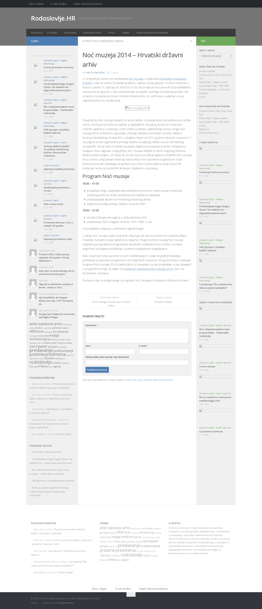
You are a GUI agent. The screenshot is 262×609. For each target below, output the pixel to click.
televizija (33, 366)
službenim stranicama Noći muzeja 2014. (148, 269)
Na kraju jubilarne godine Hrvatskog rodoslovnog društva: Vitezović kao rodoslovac (56, 151)
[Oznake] (69, 53)
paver (42, 346)
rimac (40, 359)
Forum (111, 32)
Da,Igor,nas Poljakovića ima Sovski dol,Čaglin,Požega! (56, 315)
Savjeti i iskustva (51, 165)
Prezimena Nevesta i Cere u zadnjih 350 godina (58, 224)
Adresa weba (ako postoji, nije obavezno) (107, 356)
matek (67, 339)
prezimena (55, 354)
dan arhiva (140, 528)
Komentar (92, 325)
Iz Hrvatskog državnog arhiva (102, 41)
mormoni (61, 343)
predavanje (41, 350)
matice (40, 343)
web (50, 366)
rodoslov (49, 358)
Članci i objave (36, 3)
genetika (56, 327)
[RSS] (71, 41)
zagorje (56, 366)
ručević (57, 362)
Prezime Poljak (63, 434)
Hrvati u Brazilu (207, 366)
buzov (202, 96)
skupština (65, 363)
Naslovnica (37, 32)
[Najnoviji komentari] (58, 53)
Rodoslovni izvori (92, 32)
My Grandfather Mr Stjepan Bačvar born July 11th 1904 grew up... (56, 300)
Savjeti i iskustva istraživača (87, 3)
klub (47, 335)
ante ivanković (41, 323)
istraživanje (60, 331)
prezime (36, 354)
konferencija (38, 339)
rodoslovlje (40, 362)
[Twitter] (67, 41)
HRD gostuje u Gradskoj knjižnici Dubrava (56, 131)
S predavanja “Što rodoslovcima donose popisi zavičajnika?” (49, 423)
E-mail (143, 345)
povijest (52, 346)
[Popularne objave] (46, 53)
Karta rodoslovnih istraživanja (152, 32)
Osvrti (63, 142)
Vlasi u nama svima (53, 203)
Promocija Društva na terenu (59, 67)
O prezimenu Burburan (211, 431)
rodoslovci (60, 358)
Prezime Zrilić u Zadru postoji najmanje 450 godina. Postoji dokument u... (54, 257)
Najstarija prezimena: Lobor (58, 238)
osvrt (33, 346)
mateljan (33, 343)
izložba (41, 335)
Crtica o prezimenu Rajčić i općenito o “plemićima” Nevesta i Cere (50, 398)
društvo (39, 327)
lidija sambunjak (58, 340)
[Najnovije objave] (35, 53)
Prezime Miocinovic (209, 132)
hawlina (65, 328)
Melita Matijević (95, 72)
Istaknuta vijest (51, 60)
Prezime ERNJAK (207, 71)
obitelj (69, 343)
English (125, 32)
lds (49, 339)
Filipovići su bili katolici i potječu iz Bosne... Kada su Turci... (56, 286)
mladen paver (50, 342)
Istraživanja (70, 32)
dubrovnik (47, 328)
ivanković (33, 336)
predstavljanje (63, 351)
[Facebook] (62, 41)
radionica (33, 358)
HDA (33, 331)
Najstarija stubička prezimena (59, 168)
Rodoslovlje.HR (53, 18)
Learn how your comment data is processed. (149, 380)
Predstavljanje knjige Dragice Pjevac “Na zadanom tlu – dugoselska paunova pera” (59, 87)
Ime (88, 345)
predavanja (62, 347)
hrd (40, 331)
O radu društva (58, 3)
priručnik (70, 355)
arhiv (58, 323)
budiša (65, 325)
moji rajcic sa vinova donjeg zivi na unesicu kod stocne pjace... (56, 272)
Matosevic (204, 129)
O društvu (52, 32)
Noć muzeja (136, 78)
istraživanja (48, 332)
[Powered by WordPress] (40, 603)
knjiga (54, 335)
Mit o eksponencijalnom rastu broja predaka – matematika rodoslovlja (59, 110)
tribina (43, 366)
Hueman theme (66, 602)
